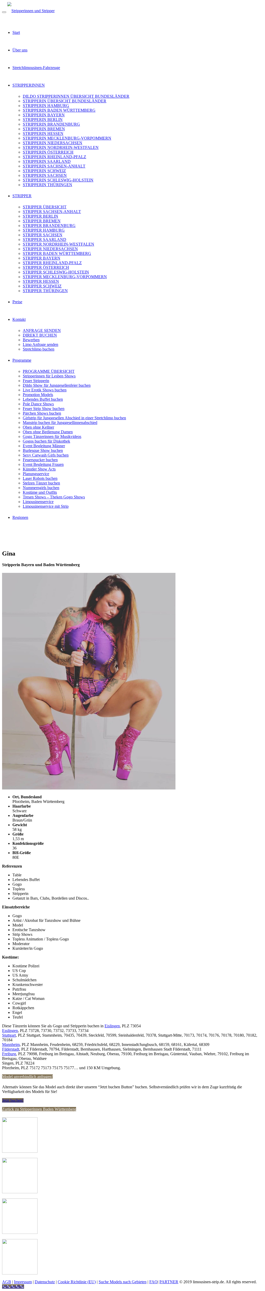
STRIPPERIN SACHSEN (45, 175)
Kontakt (19, 319)
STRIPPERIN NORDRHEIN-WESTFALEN (61, 147)
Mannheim (11, 1044)
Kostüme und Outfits (40, 492)
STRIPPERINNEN (28, 85)
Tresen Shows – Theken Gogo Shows (54, 497)
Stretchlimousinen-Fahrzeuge (36, 67)
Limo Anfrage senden (40, 344)
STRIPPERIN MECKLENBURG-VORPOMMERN (67, 138)
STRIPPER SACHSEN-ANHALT (52, 211)
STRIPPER (22, 196)
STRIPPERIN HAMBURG (46, 105)
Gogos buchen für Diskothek (46, 441)
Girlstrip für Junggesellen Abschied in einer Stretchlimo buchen (74, 418)
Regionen (20, 517)
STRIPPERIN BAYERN (44, 115)
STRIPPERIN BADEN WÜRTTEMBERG (59, 110)
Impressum (23, 1282)
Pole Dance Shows (38, 404)
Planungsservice (36, 474)
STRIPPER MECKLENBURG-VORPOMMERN (65, 277)
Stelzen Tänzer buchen (41, 483)
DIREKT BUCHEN (40, 335)
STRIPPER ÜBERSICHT (45, 207)
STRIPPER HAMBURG (44, 230)
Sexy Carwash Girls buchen (46, 455)
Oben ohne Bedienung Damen (48, 432)
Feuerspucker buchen (40, 460)
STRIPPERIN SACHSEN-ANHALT (54, 166)
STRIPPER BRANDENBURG (49, 225)
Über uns (19, 50)
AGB (6, 1282)
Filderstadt (10, 1049)
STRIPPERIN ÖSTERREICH (48, 152)
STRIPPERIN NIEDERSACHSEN (52, 143)
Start (16, 32)
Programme (21, 360)
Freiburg (9, 1054)
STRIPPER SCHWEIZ (42, 286)
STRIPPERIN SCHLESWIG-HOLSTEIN (58, 180)
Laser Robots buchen (40, 478)
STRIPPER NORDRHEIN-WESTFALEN (58, 244)
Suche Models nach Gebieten (122, 1282)
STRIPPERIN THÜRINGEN (47, 185)
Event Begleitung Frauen (43, 464)
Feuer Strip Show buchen (43, 408)
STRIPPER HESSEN (41, 281)
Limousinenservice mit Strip (46, 506)
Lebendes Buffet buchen (43, 399)
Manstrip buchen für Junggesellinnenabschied (60, 422)
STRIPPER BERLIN (40, 216)
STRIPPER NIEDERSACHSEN (50, 249)
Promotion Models (38, 394)
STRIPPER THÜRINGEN (45, 290)
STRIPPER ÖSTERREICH (46, 267)
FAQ (153, 1282)
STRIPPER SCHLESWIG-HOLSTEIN (56, 272)
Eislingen (112, 1026)
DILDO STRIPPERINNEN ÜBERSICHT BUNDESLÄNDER (76, 96)
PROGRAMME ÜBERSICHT (49, 371)
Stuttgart (9, 1035)
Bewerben (31, 340)
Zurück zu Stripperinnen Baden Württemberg (39, 1109)
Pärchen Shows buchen (42, 413)
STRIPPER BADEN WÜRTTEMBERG (57, 253)
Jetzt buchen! (13, 1100)
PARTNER (168, 1282)
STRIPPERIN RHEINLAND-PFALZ (54, 157)
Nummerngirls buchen (41, 487)
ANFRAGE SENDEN (42, 330)
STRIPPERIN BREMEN (44, 129)
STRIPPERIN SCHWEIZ (44, 171)
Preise (17, 302)
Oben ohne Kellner (38, 427)
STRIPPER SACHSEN (42, 235)
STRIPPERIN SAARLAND (47, 161)
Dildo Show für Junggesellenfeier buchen (57, 385)
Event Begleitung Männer (44, 446)
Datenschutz (45, 1282)
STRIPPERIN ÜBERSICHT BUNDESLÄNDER (64, 101)
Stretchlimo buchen (38, 349)
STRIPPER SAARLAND (44, 239)
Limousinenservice (38, 501)
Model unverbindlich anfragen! (27, 1076)
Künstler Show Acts (39, 469)
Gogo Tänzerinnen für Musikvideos (52, 436)
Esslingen (10, 1030)
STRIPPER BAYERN (41, 258)
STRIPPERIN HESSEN (43, 133)
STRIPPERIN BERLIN (43, 119)
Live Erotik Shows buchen (45, 390)
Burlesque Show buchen (43, 450)
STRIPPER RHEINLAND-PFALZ (52, 263)
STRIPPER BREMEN (42, 221)
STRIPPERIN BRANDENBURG (51, 124)
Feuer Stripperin (36, 380)
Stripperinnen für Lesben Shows (49, 376)
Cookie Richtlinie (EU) (77, 1282)
